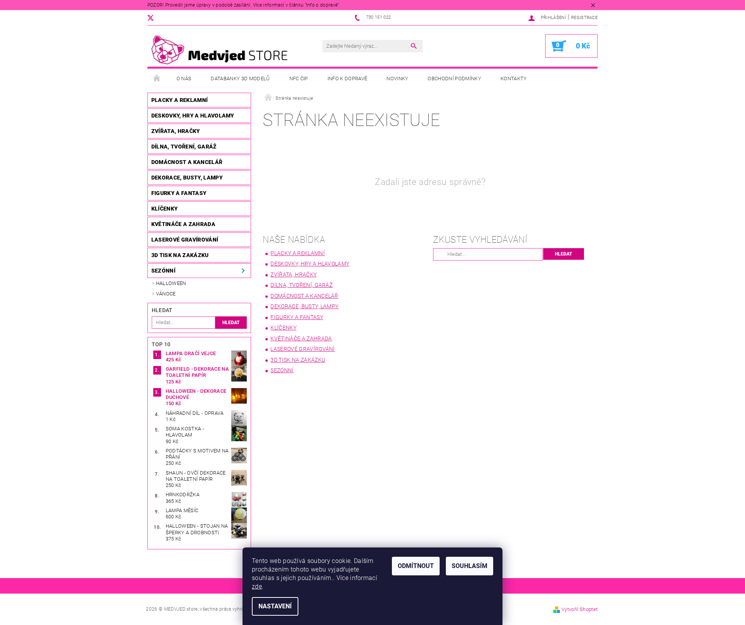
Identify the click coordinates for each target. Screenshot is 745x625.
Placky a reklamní (179, 100)
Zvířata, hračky (175, 131)
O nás (184, 78)
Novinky (397, 78)
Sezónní (163, 271)
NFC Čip (298, 78)
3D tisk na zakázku (180, 255)
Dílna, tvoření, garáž (184, 146)
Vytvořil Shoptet (579, 609)
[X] (154, 17)
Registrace (584, 17)
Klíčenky (164, 208)
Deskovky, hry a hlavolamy (192, 115)
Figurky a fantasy (178, 193)
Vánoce (166, 294)
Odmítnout (416, 566)
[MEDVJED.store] (223, 50)
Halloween (171, 283)
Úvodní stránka (157, 79)
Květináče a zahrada (183, 224)
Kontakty (514, 78)
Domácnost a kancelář (186, 162)
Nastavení (275, 606)
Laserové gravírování (184, 240)
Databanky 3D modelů (240, 78)
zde (257, 586)
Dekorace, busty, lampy (187, 177)
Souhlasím (469, 566)
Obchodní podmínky (454, 78)
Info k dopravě (347, 78)
